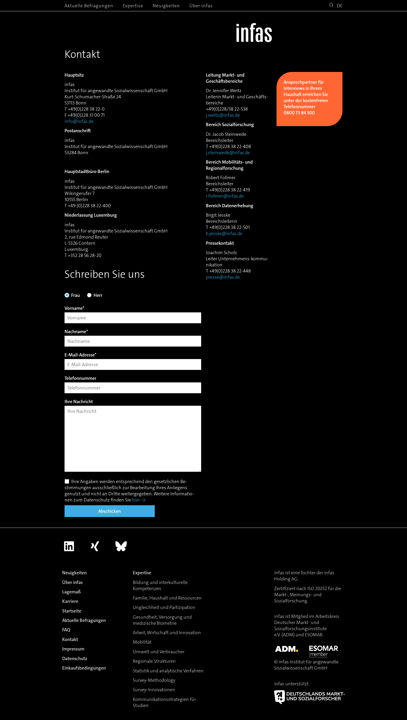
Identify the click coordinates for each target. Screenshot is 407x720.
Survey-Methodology (154, 680)
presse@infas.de (223, 277)
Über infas (201, 5)
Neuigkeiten (166, 5)
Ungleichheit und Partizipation (164, 607)
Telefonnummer (80, 378)
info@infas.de (79, 121)
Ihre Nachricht (79, 402)
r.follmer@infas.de (225, 196)
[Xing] (95, 546)
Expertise (133, 5)
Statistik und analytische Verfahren (168, 671)
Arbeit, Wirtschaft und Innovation (167, 632)
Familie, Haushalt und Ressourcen (167, 598)
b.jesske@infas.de (224, 233)
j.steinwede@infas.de (228, 152)
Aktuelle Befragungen (89, 5)
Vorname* (75, 308)
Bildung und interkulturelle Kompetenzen (160, 585)
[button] (331, 5)
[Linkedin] (69, 546)
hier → (139, 500)
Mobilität (142, 642)
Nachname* (76, 332)
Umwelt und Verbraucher (158, 652)
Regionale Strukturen (154, 661)
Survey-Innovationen (154, 690)
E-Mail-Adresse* (81, 355)
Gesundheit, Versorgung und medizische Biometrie (162, 620)
